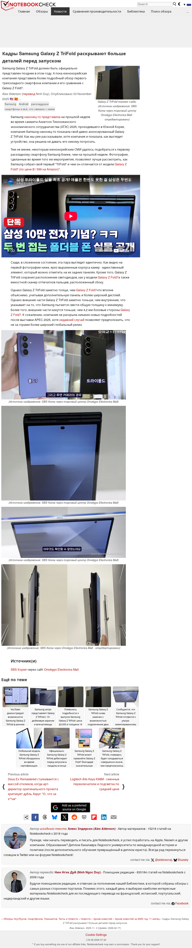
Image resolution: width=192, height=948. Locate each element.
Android (23, 104)
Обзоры (42, 11)
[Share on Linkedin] (103, 817)
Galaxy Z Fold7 (108, 277)
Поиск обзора (161, 11)
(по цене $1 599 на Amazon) (39, 169)
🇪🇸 (16, 99)
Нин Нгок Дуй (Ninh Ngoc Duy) (78, 872)
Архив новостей (102, 919)
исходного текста (53, 828)
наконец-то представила (42, 117)
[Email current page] (113, 817)
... (187, 11)
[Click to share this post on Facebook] (35, 817)
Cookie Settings (96, 934)
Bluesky (182, 859)
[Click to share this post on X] (64, 817)
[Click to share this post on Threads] (44, 817)
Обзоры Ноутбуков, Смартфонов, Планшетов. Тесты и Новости (41, 919)
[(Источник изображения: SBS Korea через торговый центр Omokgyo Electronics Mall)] (63, 364)
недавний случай (71, 320)
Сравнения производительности (97, 11)
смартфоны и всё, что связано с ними (30, 109)
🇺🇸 (12, 99)
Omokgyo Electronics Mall (61, 669)
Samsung (10, 104)
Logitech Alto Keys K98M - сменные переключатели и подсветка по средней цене (94, 784)
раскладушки (40, 104)
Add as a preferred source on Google (74, 807)
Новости (60, 11)
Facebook (181, 903)
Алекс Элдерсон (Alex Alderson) (92, 828)
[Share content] (26, 817)
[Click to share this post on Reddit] (74, 817)
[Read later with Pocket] (84, 817)
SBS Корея (19, 669)
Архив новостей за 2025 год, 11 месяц (137, 919)
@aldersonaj (163, 859)
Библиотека (136, 11)
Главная (24, 11)
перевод (29, 94)
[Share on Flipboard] (94, 817)
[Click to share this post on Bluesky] (54, 817)
